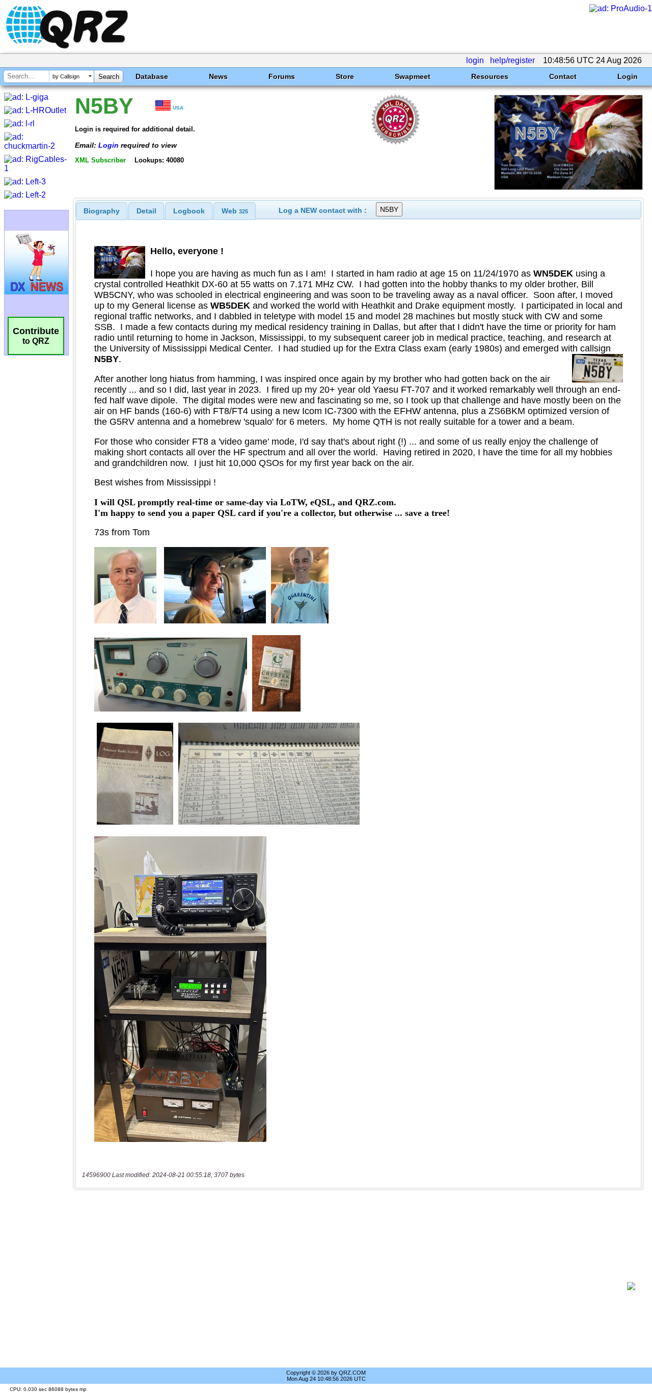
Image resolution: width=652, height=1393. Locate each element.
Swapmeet (412, 76)
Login (627, 76)
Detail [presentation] (146, 211)
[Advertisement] (354, 1286)
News (218, 76)
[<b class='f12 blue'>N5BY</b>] (568, 187)
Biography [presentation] (102, 211)
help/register (512, 60)
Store (345, 76)
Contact (563, 76)
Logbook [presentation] (189, 211)
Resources (489, 76)
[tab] (101, 211)
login (475, 60)
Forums (281, 76)
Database (151, 76)
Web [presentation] (235, 211)
